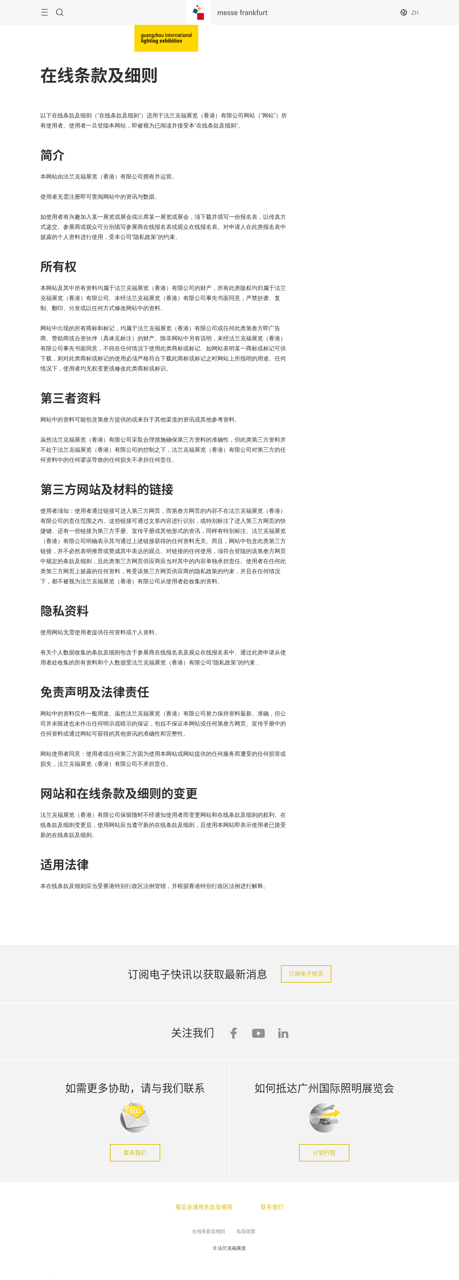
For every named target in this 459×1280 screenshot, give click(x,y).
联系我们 (135, 1152)
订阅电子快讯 (306, 974)
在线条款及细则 (208, 1231)
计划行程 (324, 1152)
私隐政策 (246, 1231)
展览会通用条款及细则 (204, 1207)
